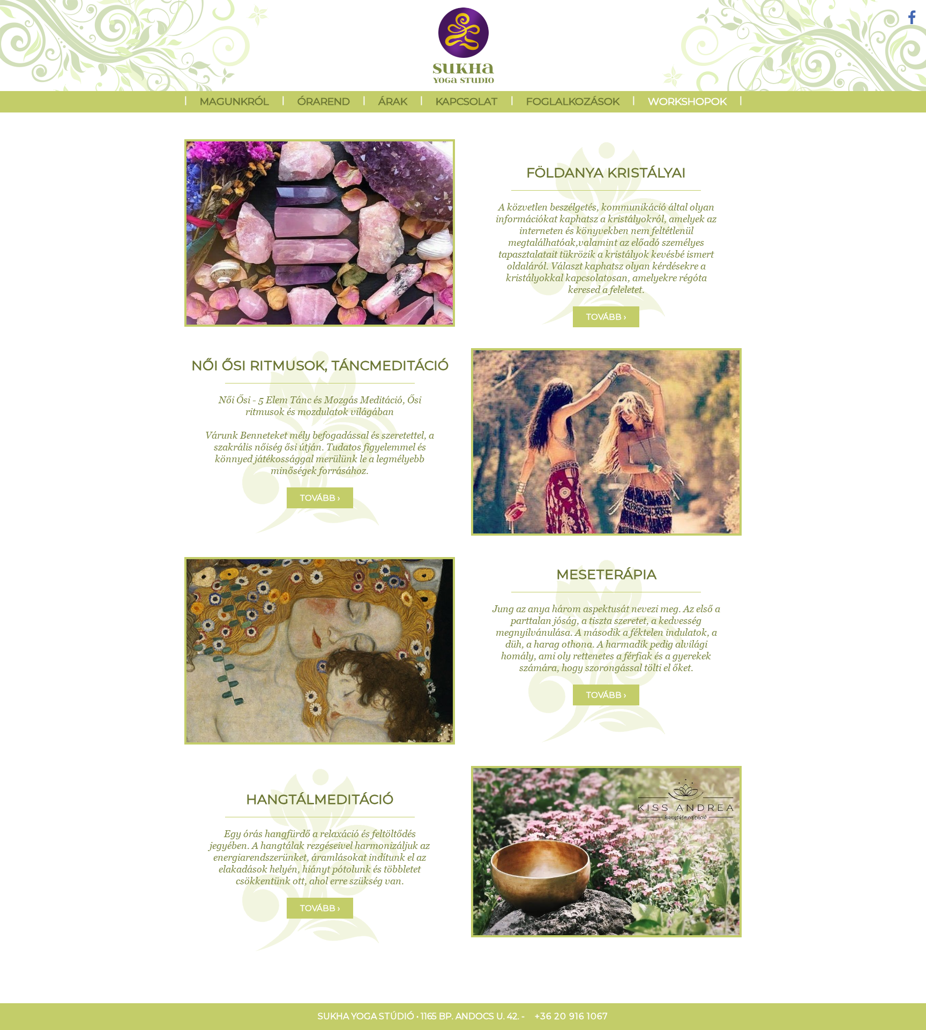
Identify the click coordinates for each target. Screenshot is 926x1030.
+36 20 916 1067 (571, 1016)
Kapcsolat (467, 101)
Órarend (323, 101)
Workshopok (687, 101)
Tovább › (606, 317)
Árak (392, 101)
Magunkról (234, 101)
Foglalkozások (572, 101)
